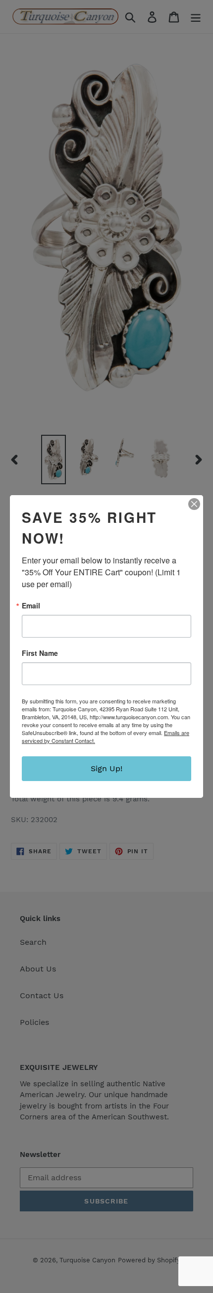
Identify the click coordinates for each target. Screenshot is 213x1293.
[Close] (194, 504)
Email (31, 605)
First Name (40, 652)
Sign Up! (106, 768)
